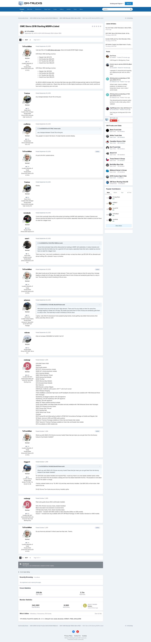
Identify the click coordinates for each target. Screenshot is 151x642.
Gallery (62, 9)
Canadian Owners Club (117, 141)
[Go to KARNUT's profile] (107, 56)
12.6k (28, 228)
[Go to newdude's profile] (27, 219)
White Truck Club (116, 135)
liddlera (90, 606)
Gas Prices (113, 55)
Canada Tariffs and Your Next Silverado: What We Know (117, 39)
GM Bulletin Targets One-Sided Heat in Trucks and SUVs (117, 44)
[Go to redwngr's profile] (27, 366)
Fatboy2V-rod (115, 81)
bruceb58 (114, 67)
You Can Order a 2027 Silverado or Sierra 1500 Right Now (118, 28)
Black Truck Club (115, 130)
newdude (27, 213)
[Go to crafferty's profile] (27, 130)
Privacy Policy (68, 636)
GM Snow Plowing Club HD (119, 182)
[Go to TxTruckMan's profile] (22, 32)
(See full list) (98, 613)
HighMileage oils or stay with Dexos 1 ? (121, 108)
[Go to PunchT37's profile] (110, 208)
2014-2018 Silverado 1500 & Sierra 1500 (49, 33)
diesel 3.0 (113, 153)
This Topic (124, 9)
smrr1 (27, 238)
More (81, 9)
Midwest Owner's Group (118, 170)
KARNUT (114, 57)
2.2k (28, 139)
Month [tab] (115, 192)
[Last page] (30, 40)
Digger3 (27, 462)
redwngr (27, 360)
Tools (75, 9)
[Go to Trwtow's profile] (27, 99)
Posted (123, 57)
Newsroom (38, 9)
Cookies (84, 636)
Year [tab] (122, 192)
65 (28, 477)
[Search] (131, 9)
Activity (69, 9)
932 (28, 315)
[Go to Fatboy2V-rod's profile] (107, 78)
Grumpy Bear (115, 109)
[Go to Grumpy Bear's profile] (107, 108)
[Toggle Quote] (38, 128)
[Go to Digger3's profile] (27, 468)
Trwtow (27, 93)
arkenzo (27, 300)
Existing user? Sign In (116, 3)
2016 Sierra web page (53, 50)
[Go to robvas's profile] (27, 339)
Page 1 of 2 (37, 39)
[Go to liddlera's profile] (85, 605)
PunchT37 (115, 208)
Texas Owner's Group (117, 158)
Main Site (29, 9)
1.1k (28, 253)
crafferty (27, 124)
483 (28, 347)
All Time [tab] (129, 192)
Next (26, 39)
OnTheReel (116, 213)
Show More (119, 225)
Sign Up (129, 3)
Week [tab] (108, 192)
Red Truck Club (115, 147)
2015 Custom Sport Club (118, 176)
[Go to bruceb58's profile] (107, 64)
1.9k (28, 61)
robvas (27, 332)
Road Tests (47, 9)
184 (28, 108)
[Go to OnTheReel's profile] (110, 214)
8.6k (28, 375)
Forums (22, 9)
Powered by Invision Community (76, 639)
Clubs (55, 9)
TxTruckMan (30, 31)
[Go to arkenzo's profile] (27, 306)
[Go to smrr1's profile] (27, 245)
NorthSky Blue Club (116, 164)
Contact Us (77, 636)
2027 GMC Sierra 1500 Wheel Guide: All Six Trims (117, 33)
